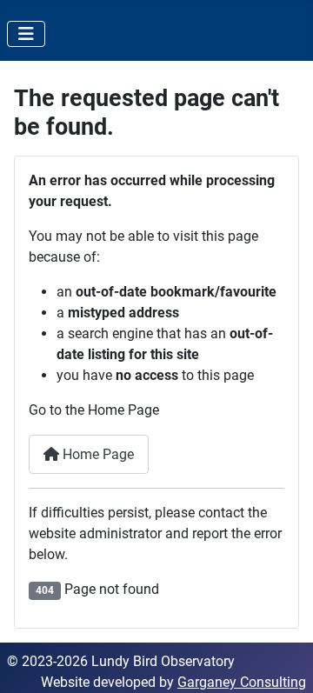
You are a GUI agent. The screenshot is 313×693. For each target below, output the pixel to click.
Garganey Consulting (241, 682)
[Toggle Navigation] (26, 34)
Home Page (96, 454)
